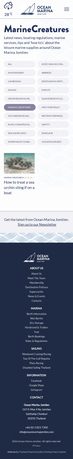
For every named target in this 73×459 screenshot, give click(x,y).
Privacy (36, 445)
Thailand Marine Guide (30, 451)
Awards (46, 72)
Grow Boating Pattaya (22, 98)
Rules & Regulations (36, 340)
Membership (37, 282)
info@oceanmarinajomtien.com (36, 432)
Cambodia (14, 81)
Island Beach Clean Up (55, 98)
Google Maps (36, 385)
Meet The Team (36, 278)
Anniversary (16, 72)
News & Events (36, 296)
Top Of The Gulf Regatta (36, 358)
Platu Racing (36, 363)
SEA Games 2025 (17, 133)
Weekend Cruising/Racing (36, 354)
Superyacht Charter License (22, 141)
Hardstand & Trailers (36, 327)
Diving (12, 89)
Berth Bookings (36, 336)
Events (46, 89)
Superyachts (36, 291)
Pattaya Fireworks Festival (55, 115)
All (10, 64)
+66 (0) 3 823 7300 (36, 427)
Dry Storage (36, 322)
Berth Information (37, 313)
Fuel (36, 331)
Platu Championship (20, 124)
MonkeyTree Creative (55, 451)
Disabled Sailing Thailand (36, 367)
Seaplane (47, 133)
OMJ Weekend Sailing (21, 115)
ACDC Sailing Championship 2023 (55, 64)
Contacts (37, 300)
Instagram (36, 389)
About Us (36, 273)
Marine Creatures (19, 107)
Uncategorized (51, 141)
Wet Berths (36, 318)
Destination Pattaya (54, 81)
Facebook (36, 380)
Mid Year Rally (51, 107)
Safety (46, 124)
